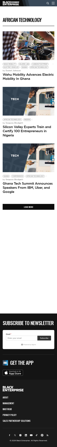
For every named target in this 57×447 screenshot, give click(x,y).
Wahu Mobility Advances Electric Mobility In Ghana (28, 76)
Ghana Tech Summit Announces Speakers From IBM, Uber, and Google (28, 187)
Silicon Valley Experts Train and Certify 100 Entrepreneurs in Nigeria (27, 131)
